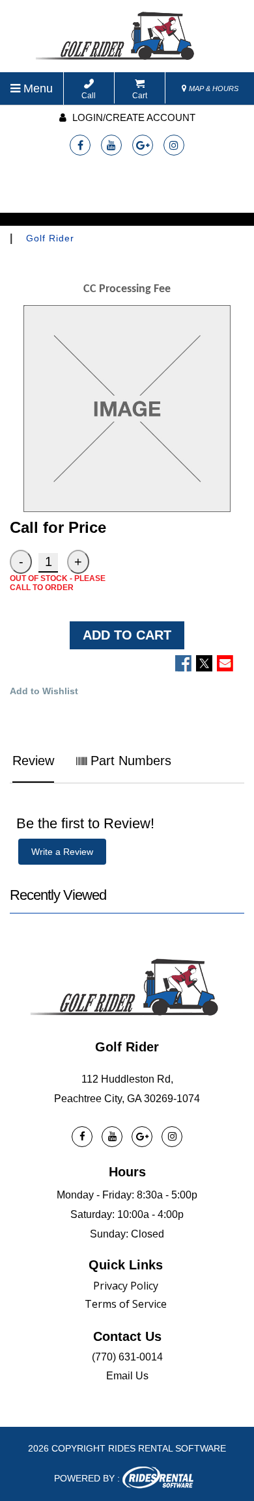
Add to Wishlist (44, 691)
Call (88, 95)
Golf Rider (50, 238)
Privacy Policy (125, 1285)
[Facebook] (80, 145)
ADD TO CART (127, 635)
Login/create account (132, 117)
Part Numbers (129, 760)
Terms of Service (126, 1304)
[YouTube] (111, 145)
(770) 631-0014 (127, 1356)
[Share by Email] (225, 663)
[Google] (142, 145)
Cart (139, 95)
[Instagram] (173, 145)
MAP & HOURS (212, 88)
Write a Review (62, 851)
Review (33, 760)
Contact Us (127, 1336)
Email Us (127, 1375)
